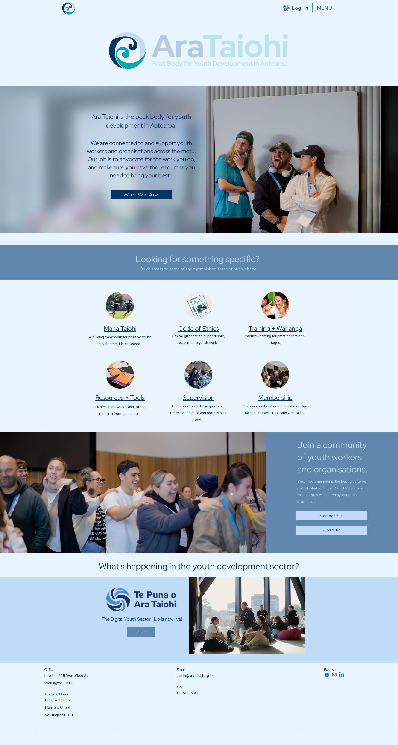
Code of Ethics (198, 328)
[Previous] (25, 620)
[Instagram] (334, 675)
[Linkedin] (342, 675)
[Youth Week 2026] (204, 651)
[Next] (373, 620)
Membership (275, 398)
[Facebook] (327, 675)
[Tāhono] (199, 651)
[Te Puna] (193, 651)
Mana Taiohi (120, 328)
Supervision (198, 398)
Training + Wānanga (275, 328)
